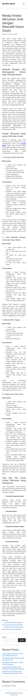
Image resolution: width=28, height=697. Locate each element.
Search (4, 637)
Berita (6, 620)
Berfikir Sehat (8, 4)
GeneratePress (14, 694)
